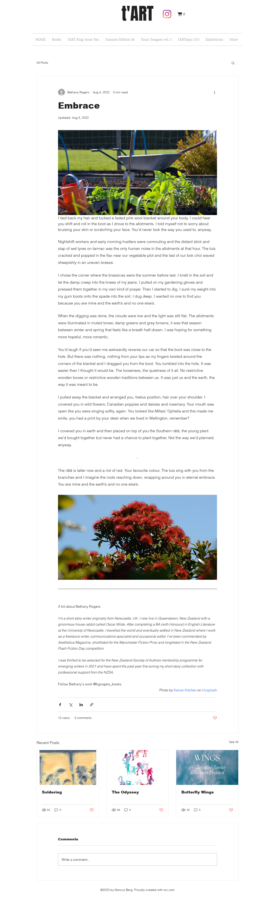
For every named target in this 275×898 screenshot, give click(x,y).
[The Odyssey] (138, 767)
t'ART (137, 13)
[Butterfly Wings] (207, 767)
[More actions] (214, 92)
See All (233, 742)
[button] (181, 14)
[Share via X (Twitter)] (71, 705)
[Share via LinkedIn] (81, 705)
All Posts (42, 63)
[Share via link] (92, 705)
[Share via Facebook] (60, 705)
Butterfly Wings (197, 792)
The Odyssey (125, 792)
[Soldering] (68, 767)
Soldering (52, 792)
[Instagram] (167, 14)
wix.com (169, 890)
